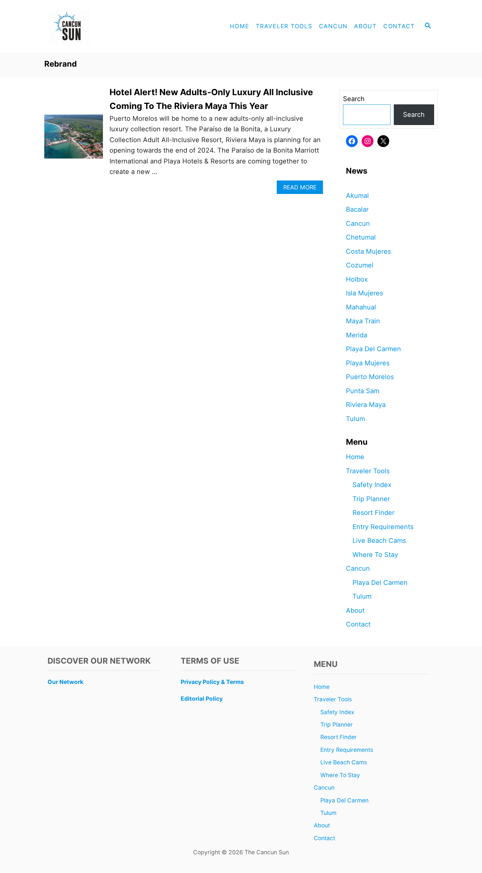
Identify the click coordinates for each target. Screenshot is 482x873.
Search (354, 99)
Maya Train (363, 321)
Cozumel (359, 265)
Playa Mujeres (368, 363)
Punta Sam (362, 391)
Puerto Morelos (370, 377)
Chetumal (361, 237)
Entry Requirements (382, 527)
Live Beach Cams (379, 540)
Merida (356, 335)
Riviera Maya (366, 405)
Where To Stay (375, 555)
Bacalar (357, 209)
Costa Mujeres (368, 251)
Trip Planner (371, 499)
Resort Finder (373, 513)
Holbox (357, 279)
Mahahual (361, 307)
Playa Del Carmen (373, 349)
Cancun (358, 223)
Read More (302, 188)
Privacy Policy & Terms (212, 681)
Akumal (357, 196)
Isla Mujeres (364, 293)
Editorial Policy (202, 698)
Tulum (355, 419)
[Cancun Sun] (103, 26)
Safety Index (372, 485)
